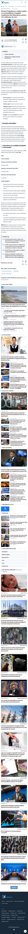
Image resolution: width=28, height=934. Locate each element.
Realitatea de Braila (5, 921)
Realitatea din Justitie (6, 915)
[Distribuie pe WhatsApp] (23, 42)
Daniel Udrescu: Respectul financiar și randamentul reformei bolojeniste (11, 675)
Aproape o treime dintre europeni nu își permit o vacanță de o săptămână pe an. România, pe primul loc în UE (18, 429)
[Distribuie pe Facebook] (26, 39)
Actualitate (5, 313)
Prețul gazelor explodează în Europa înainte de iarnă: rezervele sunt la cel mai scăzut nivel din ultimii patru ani (18, 443)
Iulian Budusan (12, 40)
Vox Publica (14, 917)
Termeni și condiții (9, 901)
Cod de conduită (5, 903)
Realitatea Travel (13, 913)
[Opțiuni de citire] (25, 931)
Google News (4, 279)
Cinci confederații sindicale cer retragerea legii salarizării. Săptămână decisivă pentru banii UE (14, 317)
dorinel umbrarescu (6, 271)
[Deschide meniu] (25, 2)
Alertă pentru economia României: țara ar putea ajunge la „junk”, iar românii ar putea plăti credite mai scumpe (18, 436)
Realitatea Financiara (22, 618)
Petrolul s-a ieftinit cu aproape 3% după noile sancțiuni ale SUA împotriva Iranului (18, 485)
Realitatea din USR (14, 915)
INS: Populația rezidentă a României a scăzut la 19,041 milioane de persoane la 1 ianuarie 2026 (13, 858)
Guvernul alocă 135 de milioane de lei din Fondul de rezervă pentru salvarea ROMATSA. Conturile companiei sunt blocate (13, 622)
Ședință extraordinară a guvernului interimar (13, 884)
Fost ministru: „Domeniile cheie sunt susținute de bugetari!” (13, 328)
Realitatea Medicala (21, 913)
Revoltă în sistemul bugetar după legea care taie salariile (18, 523)
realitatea (16, 271)
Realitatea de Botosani (11, 919)
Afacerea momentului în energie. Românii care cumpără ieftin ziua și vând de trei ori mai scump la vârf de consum (14, 727)
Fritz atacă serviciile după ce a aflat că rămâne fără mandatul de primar (12, 701)
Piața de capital (11, 6)
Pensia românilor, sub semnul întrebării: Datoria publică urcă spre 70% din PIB (12, 780)
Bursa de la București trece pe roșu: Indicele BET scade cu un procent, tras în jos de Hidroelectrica (17, 422)
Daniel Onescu (24, 803)
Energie (2, 308)
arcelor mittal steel (6, 273)
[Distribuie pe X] (26, 42)
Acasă (3, 6)
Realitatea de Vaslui (20, 919)
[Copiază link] (23, 39)
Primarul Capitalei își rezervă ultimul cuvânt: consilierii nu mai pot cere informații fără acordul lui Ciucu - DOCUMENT (18, 386)
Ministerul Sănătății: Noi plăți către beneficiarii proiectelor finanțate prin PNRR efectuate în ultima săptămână (14, 255)
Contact (3, 901)
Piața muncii (6, 330)
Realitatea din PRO (21, 917)
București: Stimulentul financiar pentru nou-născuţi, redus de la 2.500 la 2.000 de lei (13, 595)
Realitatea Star (19, 911)
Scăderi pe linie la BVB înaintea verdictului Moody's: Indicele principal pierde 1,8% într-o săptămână (13, 414)
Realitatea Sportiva (11, 911)
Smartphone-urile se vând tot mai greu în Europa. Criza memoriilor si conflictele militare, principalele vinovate (18, 499)
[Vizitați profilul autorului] (2, 40)
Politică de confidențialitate (19, 901)
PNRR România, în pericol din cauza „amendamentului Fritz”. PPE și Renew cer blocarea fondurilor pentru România (18, 491)
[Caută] (21, 2)
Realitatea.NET (4, 911)
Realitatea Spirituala (5, 913)
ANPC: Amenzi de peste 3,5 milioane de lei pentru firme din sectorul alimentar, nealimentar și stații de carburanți (15, 246)
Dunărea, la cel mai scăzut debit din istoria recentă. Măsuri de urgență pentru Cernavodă (13, 305)
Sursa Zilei (3, 919)
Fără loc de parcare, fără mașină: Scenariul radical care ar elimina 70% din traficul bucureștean (13, 649)
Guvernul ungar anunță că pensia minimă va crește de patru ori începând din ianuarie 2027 (14, 470)
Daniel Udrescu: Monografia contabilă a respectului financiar (15, 250)
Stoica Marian (24, 593)
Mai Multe (14, 887)
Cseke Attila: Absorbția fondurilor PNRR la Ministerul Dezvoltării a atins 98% (12, 806)
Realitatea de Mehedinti (6, 917)
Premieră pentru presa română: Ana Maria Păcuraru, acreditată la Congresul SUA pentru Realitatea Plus (15, 240)
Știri (6, 6)
